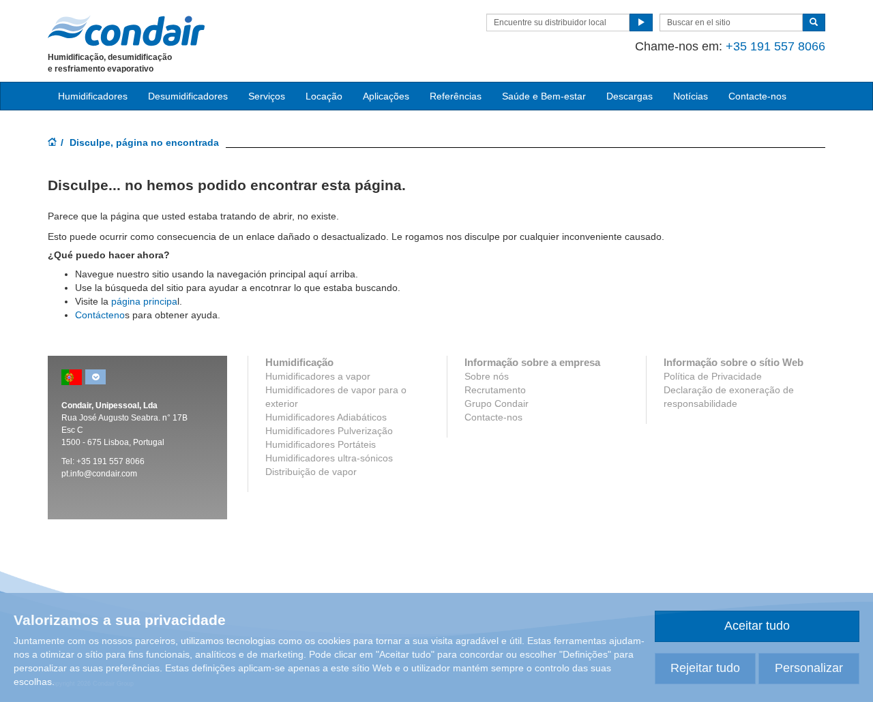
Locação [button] (324, 96)
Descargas (629, 96)
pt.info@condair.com (99, 473)
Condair (126, 30)
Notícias (690, 96)
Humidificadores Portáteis (320, 444)
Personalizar (809, 668)
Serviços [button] (266, 96)
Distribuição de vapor (311, 471)
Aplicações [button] (386, 96)
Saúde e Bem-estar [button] (544, 96)
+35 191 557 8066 (775, 46)
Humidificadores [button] (93, 96)
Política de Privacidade (713, 376)
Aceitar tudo (757, 625)
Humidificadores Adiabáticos (326, 417)
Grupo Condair (496, 403)
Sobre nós (486, 376)
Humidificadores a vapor (317, 376)
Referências (456, 96)
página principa (144, 301)
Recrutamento (495, 389)
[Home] (52, 143)
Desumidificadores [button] (188, 96)
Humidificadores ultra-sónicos (329, 458)
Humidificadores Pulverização (329, 430)
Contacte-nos (757, 96)
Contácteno (100, 314)
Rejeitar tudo (705, 668)
